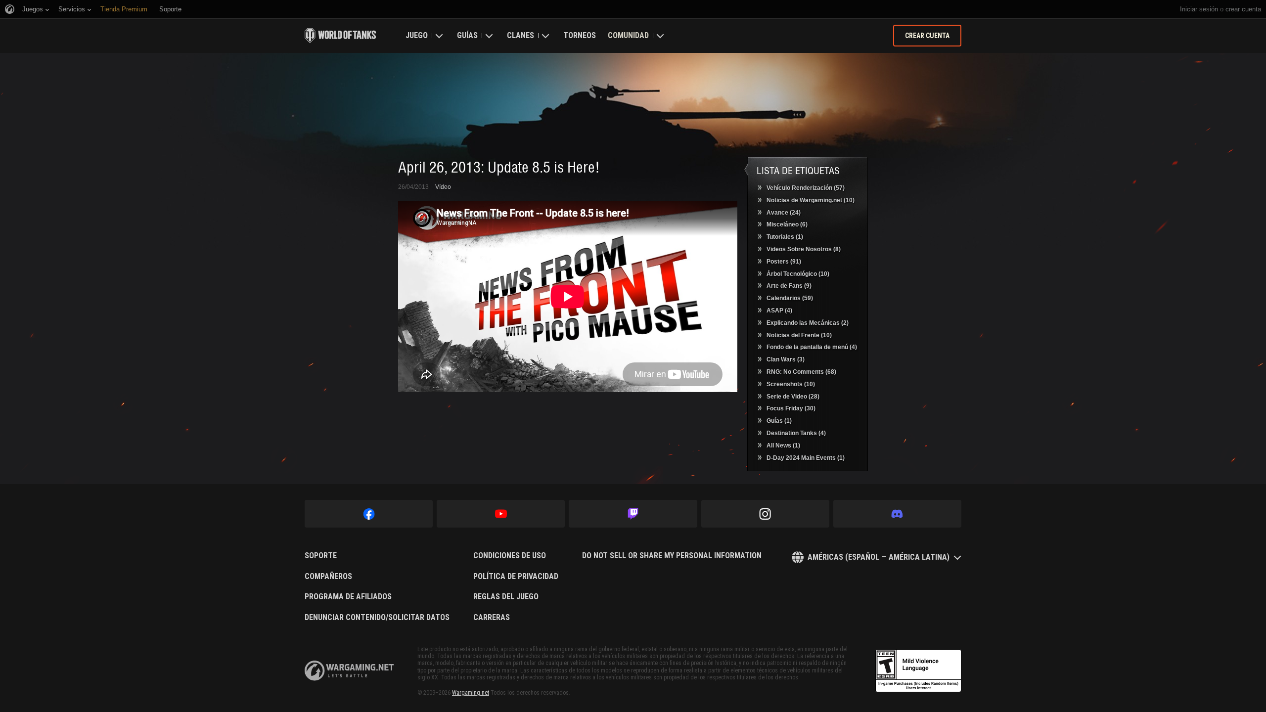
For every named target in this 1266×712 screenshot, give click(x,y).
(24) (784, 212)
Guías (467, 35)
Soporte (321, 555)
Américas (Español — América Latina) (879, 557)
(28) (793, 396)
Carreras (491, 617)
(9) (789, 285)
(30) (791, 408)
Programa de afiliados (348, 596)
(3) (786, 359)
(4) (779, 310)
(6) (787, 224)
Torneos (579, 35)
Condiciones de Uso (509, 555)
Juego (417, 35)
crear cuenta (1243, 9)
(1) (785, 236)
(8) (804, 249)
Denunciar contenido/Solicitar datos (377, 617)
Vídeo (443, 186)
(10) (811, 200)
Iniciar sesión (1199, 9)
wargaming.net (349, 671)
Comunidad (628, 35)
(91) (784, 261)
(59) (790, 298)
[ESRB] (918, 671)
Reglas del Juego (506, 596)
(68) (801, 371)
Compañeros (328, 576)
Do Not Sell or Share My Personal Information (672, 555)
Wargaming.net (470, 692)
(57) (806, 187)
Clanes (520, 35)
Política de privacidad (515, 576)
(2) (808, 322)
